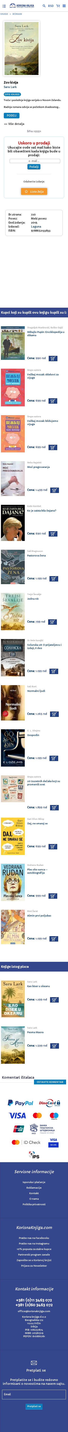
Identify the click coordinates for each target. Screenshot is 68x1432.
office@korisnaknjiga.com (34, 1311)
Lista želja (36, 191)
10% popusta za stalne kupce (34, 1249)
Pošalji (34, 166)
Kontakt (34, 1193)
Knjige (4, 14)
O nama (34, 1198)
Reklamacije (34, 1187)
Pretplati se (34, 1406)
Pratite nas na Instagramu (34, 1243)
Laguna (36, 226)
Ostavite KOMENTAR (50, 1082)
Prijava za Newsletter (34, 1265)
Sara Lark (10, 87)
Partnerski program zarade (34, 1254)
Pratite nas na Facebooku (34, 1238)
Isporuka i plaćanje (34, 1182)
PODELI (11, 115)
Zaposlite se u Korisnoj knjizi (34, 1260)
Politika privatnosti (34, 1204)
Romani (17, 14)
